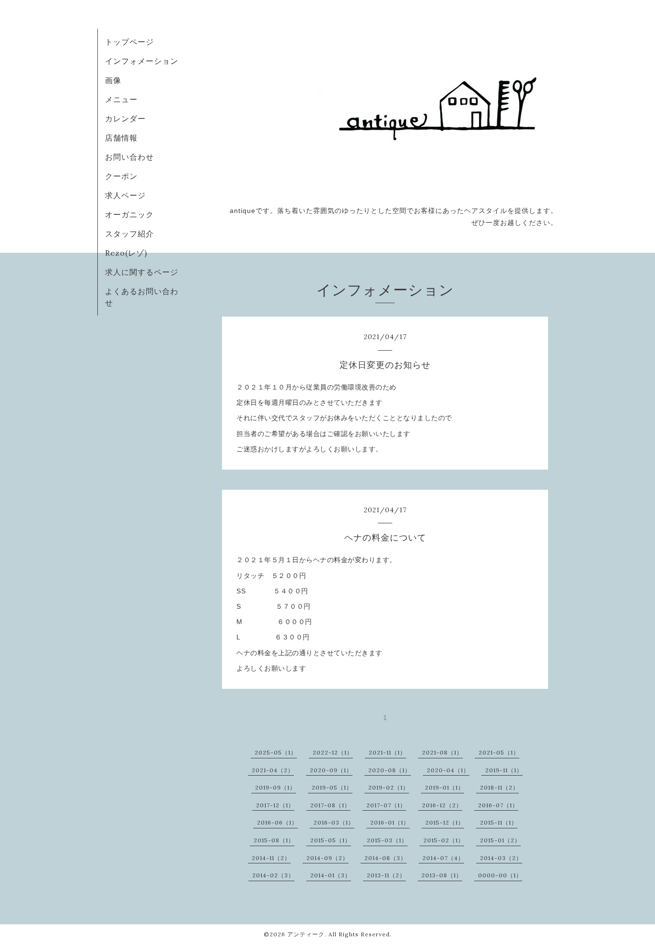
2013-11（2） (386, 875)
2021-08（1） (442, 752)
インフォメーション (141, 61)
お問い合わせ (129, 157)
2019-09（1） (275, 787)
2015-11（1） (498, 822)
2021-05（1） (499, 752)
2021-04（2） (273, 770)
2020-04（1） (448, 770)
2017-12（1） (275, 805)
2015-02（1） (443, 840)
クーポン (121, 176)
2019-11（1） (504, 770)
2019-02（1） (388, 787)
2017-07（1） (386, 805)
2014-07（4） (443, 857)
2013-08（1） (441, 875)
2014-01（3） (330, 875)
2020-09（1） (331, 770)
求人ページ (125, 195)
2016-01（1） (389, 822)
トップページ (129, 42)
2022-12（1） (333, 752)
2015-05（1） (330, 840)
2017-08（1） (330, 805)
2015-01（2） (500, 840)
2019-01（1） (444, 787)
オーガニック (129, 214)
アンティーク (306, 934)
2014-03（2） (501, 857)
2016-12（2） (442, 805)
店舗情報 (121, 137)
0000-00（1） (500, 875)
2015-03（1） (387, 840)
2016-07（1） (498, 805)
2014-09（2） (327, 857)
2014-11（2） (271, 857)
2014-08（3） (385, 857)
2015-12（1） (444, 822)
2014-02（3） (273, 875)
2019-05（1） (332, 787)
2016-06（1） (277, 822)
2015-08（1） (274, 840)
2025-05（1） (276, 752)
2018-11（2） (499, 787)
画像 (113, 80)
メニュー (121, 99)
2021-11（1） (387, 752)
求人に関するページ (141, 272)
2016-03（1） (334, 822)
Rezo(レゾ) (126, 253)
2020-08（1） (389, 770)
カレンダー (125, 118)
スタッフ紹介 (129, 233)
